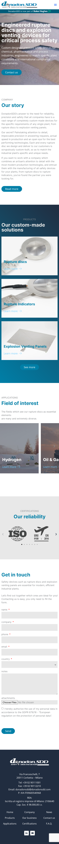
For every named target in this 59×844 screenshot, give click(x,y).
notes (4, 671)
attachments (8, 698)
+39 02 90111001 (32, 782)
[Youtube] (32, 833)
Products (10, 817)
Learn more (11, 268)
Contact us (49, 817)
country (5, 659)
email (4, 646)
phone (5, 634)
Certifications (29, 823)
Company (29, 812)
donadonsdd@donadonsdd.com (33, 789)
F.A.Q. (49, 823)
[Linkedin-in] (26, 833)
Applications (9, 823)
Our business (29, 817)
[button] (55, 5)
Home (10, 812)
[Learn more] (20, 268)
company (6, 622)
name (4, 609)
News (49, 812)
